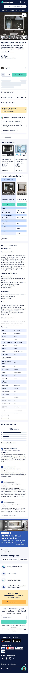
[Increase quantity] (9, 75)
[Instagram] (10, 658)
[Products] (2, 6)
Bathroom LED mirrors (8, 551)
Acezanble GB (8, 137)
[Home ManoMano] (9, 2)
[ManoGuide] (24, 668)
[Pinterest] (14, 658)
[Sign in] (21, 2)
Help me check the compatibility (12, 121)
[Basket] (25, 2)
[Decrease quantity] (3, 75)
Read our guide (20, 544)
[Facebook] (6, 658)
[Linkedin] (2, 658)
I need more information (9, 130)
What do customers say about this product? (12, 126)
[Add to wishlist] (25, 37)
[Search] (6, 6)
